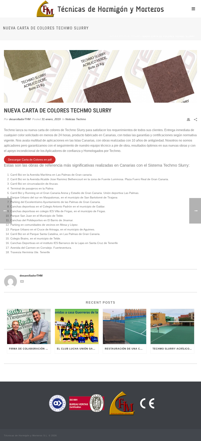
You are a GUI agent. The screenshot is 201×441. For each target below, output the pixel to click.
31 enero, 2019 (51, 119)
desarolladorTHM (20, 119)
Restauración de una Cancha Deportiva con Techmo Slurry (125, 348)
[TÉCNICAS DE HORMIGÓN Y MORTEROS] (100, 9)
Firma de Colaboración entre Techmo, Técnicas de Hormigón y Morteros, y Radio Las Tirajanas (30, 348)
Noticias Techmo (129, 36)
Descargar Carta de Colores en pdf (30, 159)
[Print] (188, 119)
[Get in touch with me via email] (22, 282)
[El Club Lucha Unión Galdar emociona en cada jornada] (77, 326)
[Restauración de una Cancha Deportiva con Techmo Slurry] (124, 326)
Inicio (112, 36)
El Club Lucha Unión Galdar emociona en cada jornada (78, 348)
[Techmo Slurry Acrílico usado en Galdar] (172, 326)
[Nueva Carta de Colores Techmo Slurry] (100, 76)
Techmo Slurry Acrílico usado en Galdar (173, 348)
